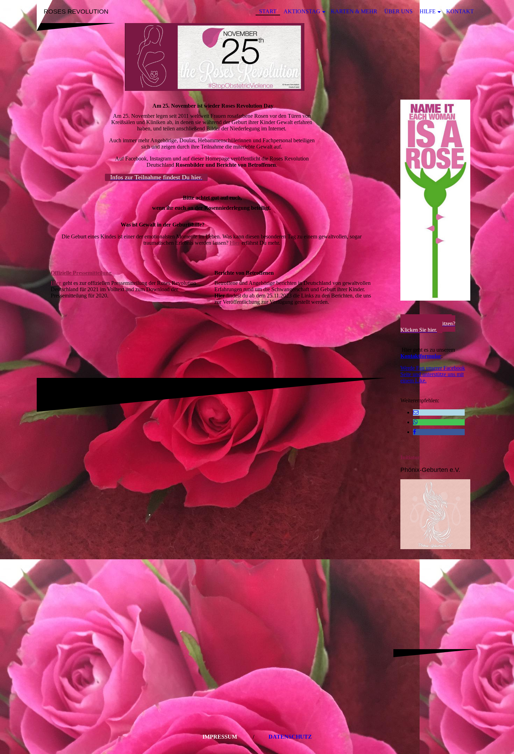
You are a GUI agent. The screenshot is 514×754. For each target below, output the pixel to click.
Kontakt (460, 11)
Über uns (398, 11)
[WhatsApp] (415, 422)
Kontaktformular (420, 356)
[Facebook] (414, 432)
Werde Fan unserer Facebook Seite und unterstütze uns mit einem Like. (432, 374)
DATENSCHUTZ (290, 737)
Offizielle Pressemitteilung (81, 273)
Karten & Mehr (354, 11)
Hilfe (428, 11)
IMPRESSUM (219, 737)
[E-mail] (416, 412)
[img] (257, 57)
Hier (235, 243)
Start (268, 11)
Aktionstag (302, 11)
